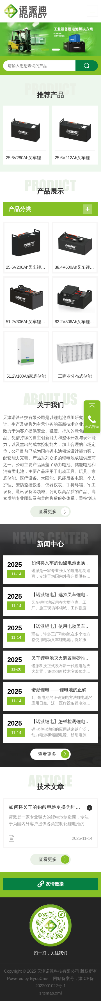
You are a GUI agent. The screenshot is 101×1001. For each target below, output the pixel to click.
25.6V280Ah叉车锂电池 (26, 157)
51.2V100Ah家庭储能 (26, 376)
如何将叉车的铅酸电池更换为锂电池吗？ (62, 562)
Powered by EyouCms (28, 978)
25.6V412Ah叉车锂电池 (75, 157)
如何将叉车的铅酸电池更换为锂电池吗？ (46, 807)
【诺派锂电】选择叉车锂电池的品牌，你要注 (62, 594)
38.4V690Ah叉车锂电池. (75, 267)
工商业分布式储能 (75, 376)
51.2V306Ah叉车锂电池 (26, 321)
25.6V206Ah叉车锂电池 (26, 267)
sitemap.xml (50, 993)
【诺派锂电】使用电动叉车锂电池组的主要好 (62, 626)
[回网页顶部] (92, 406)
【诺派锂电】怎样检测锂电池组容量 (62, 721)
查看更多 (48, 511)
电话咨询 (92, 427)
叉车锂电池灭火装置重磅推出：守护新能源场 (62, 658)
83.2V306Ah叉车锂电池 (75, 321)
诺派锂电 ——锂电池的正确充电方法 (62, 689)
